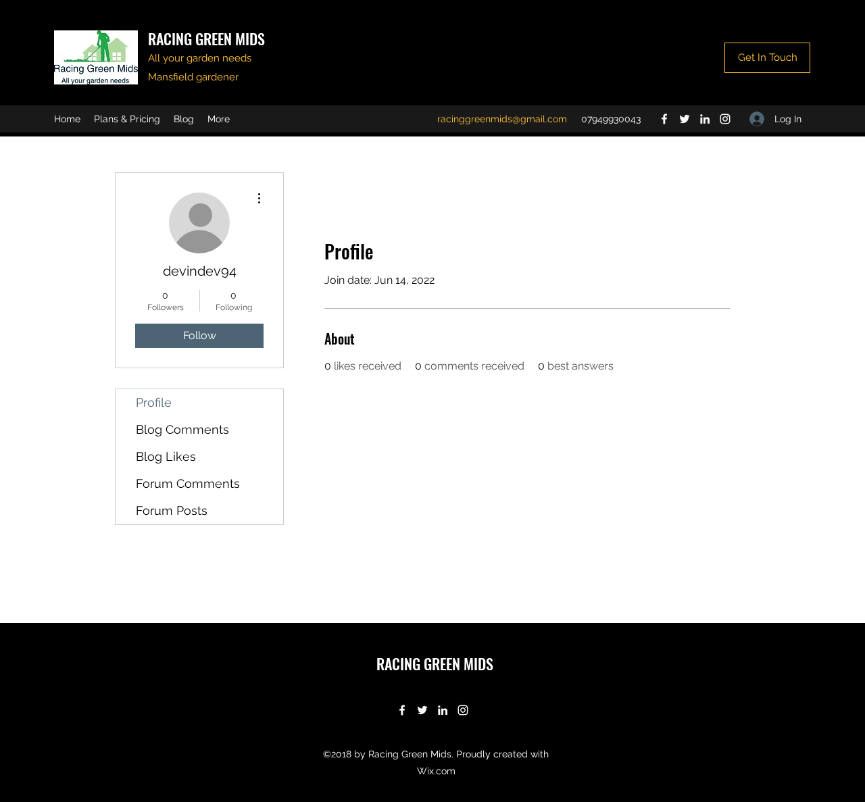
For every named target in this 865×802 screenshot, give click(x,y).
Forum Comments (188, 483)
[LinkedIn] (705, 119)
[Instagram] (725, 119)
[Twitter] (684, 119)
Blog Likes (166, 456)
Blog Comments (182, 429)
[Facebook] (664, 119)
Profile (154, 402)
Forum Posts (171, 510)
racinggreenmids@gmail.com (502, 119)
